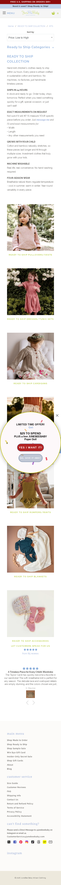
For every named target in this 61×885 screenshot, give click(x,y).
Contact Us (12, 800)
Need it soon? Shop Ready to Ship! (30, 6)
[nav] (8, 13)
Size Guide (12, 783)
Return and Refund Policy (20, 804)
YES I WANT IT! (30, 447)
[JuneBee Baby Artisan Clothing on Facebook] (15, 842)
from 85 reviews (30, 653)
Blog (9, 769)
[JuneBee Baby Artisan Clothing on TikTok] (33, 842)
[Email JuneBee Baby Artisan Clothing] (50, 842)
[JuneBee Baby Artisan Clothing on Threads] (39, 842)
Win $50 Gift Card (16, 752)
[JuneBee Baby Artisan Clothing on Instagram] (27, 842)
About (10, 765)
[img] (30, 650)
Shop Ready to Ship (17, 744)
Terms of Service (15, 808)
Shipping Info (14, 796)
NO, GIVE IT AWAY (30, 458)
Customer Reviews (16, 787)
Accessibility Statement (19, 816)
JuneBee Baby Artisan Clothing (33, 878)
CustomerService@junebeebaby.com (26, 837)
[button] (28, 702)
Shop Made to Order (17, 740)
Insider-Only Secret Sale (19, 757)
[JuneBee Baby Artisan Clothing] (30, 15)
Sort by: (30, 32)
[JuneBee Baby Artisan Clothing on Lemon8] (44, 842)
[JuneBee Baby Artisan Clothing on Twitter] (9, 842)
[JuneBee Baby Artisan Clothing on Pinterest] (21, 842)
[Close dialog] (57, 415)
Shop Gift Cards (15, 761)
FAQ (9, 791)
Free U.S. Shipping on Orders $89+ (30, 2)
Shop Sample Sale (16, 748)
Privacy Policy (14, 812)
